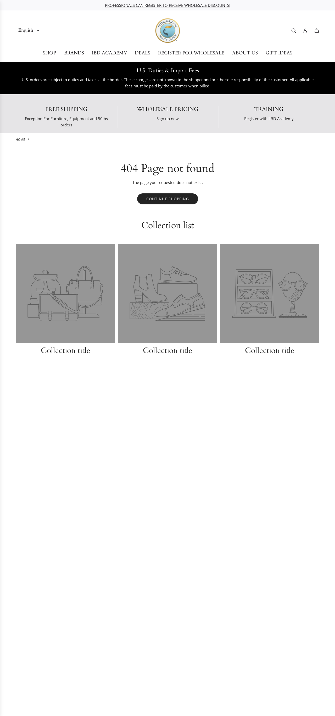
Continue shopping (167, 198)
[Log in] (305, 30)
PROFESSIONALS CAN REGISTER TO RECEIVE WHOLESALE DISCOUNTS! (167, 5)
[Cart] (316, 30)
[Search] (293, 30)
